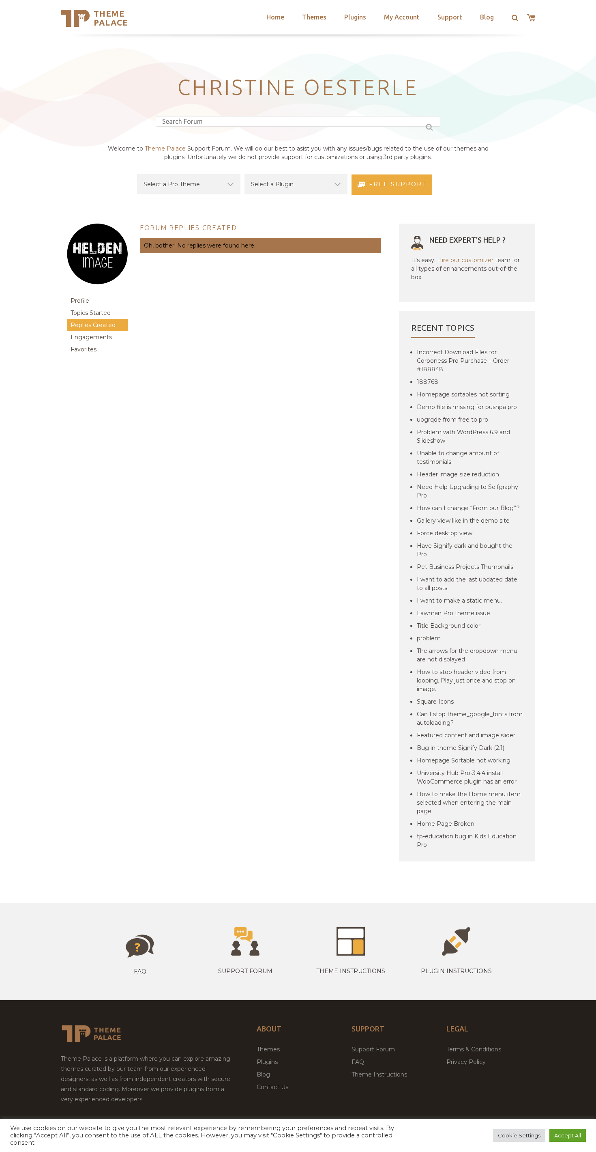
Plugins (355, 17)
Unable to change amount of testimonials (458, 457)
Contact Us (272, 1087)
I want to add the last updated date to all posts (467, 584)
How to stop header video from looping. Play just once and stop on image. (466, 680)
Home (275, 17)
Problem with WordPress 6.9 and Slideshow (463, 436)
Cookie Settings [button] (519, 1135)
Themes (314, 17)
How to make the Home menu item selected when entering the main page (469, 802)
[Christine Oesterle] (97, 291)
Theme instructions (350, 971)
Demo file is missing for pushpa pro (467, 407)
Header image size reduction (458, 474)
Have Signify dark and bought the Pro (464, 550)
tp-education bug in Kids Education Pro (467, 840)
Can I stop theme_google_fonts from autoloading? (470, 718)
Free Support (397, 184)
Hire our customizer (465, 260)
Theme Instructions (379, 1074)
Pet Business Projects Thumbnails (465, 567)
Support (449, 17)
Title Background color (448, 625)
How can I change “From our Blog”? (468, 508)
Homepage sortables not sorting (463, 394)
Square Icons (435, 701)
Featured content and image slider (466, 735)
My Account (402, 17)
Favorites (83, 349)
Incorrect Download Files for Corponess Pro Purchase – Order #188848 (463, 361)
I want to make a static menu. (459, 600)
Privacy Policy (466, 1062)
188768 (427, 381)
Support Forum (245, 971)
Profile (80, 300)
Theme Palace (111, 18)
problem (429, 638)
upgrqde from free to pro (452, 419)
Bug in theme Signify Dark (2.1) (460, 747)
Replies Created (93, 325)
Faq (140, 971)
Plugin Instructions (456, 971)
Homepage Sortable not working (463, 760)
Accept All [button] (567, 1135)
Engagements (91, 337)
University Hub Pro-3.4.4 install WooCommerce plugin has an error (467, 777)
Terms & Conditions (473, 1049)
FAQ (358, 1062)
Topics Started (91, 313)
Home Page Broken (445, 823)
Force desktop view (444, 533)
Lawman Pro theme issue (453, 613)
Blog (487, 17)
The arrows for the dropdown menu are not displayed (467, 655)
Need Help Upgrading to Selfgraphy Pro (467, 491)
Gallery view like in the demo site (463, 520)
